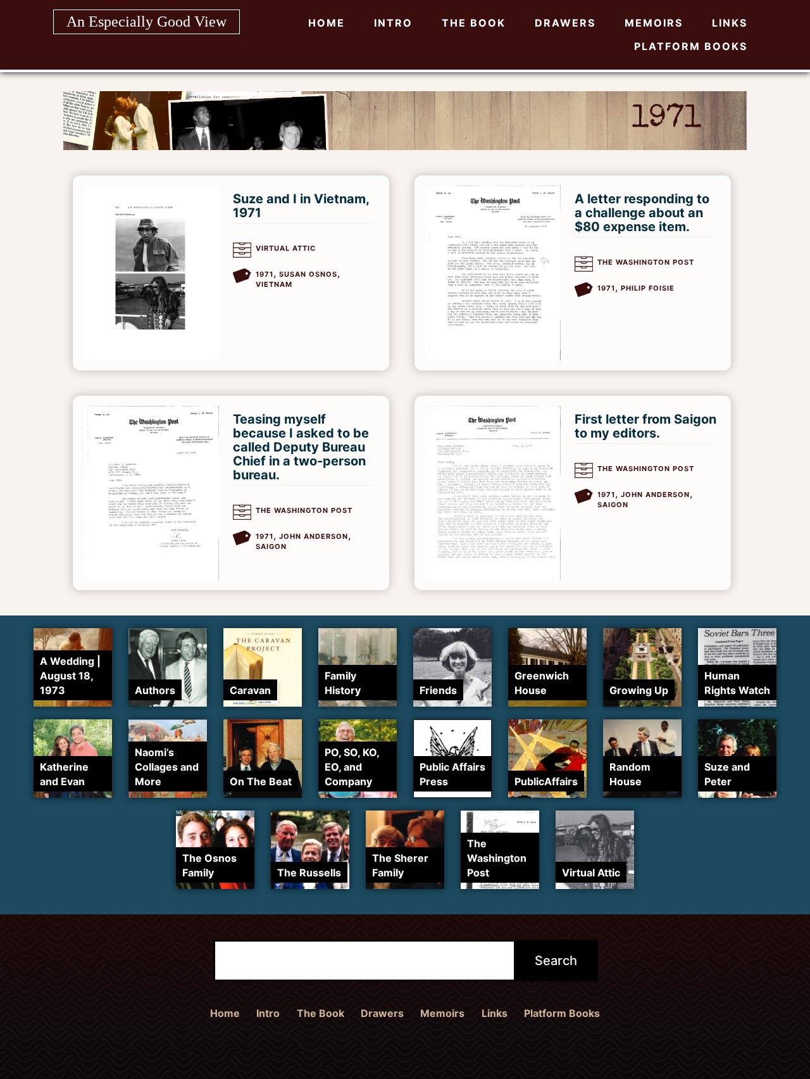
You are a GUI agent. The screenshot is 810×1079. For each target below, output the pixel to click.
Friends (438, 690)
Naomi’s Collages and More (167, 767)
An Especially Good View (146, 21)
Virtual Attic (286, 248)
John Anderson (313, 536)
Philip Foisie (648, 288)
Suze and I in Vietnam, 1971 (301, 205)
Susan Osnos (308, 274)
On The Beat (261, 781)
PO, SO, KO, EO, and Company (352, 767)
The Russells (309, 872)
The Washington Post (645, 262)
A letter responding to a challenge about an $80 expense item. (642, 212)
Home (326, 22)
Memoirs (654, 22)
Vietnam (274, 284)
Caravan (250, 690)
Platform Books (690, 46)
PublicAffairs (546, 781)
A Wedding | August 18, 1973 (70, 676)
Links (729, 22)
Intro (393, 22)
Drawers (565, 22)
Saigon (271, 546)
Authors (155, 690)
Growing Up (638, 690)
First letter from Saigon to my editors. (645, 426)
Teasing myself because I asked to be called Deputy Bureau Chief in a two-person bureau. (301, 447)
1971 (264, 274)
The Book (474, 22)
